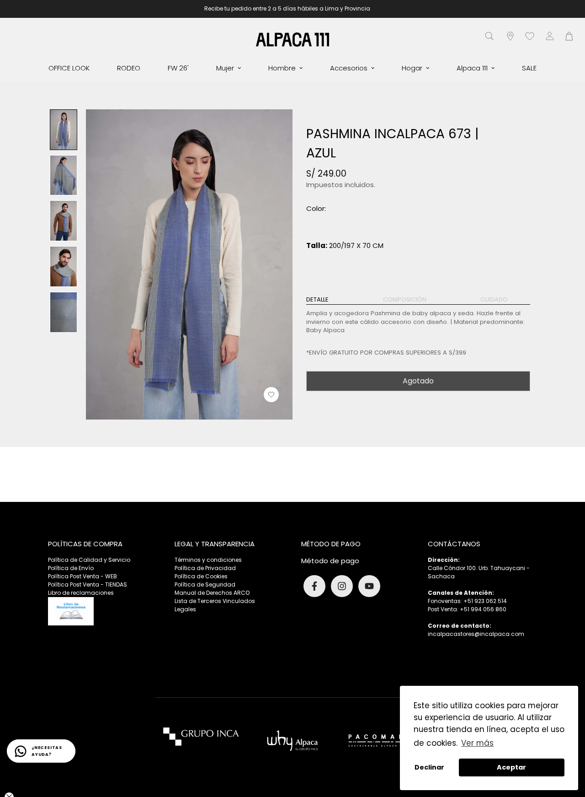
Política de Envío (71, 568)
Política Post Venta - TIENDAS (87, 584)
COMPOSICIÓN (404, 300)
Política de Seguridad (205, 584)
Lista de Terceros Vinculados (215, 601)
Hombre (282, 68)
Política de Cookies (201, 576)
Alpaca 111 (472, 68)
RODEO (128, 68)
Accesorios (348, 68)
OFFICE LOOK (69, 68)
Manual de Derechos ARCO (212, 593)
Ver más (477, 743)
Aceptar (511, 767)
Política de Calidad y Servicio (89, 560)
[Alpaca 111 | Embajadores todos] (292, 39)
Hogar (412, 68)
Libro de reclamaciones (81, 593)
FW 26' (178, 68)
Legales (185, 609)
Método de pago (330, 560)
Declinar (429, 767)
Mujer (225, 68)
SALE (529, 68)
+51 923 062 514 (485, 601)
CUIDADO (494, 300)
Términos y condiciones (208, 560)
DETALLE (317, 300)
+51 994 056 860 (483, 609)
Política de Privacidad (205, 568)
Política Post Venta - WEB (82, 576)
